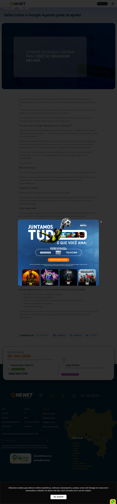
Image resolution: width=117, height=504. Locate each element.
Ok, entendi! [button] (58, 497)
